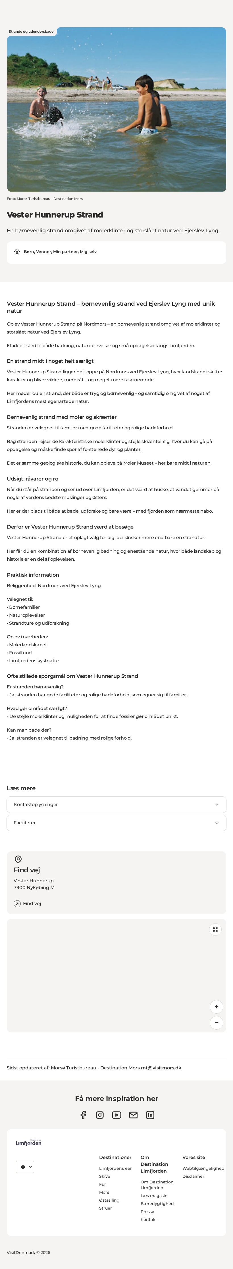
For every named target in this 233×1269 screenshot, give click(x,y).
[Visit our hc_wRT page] (133, 1115)
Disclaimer (193, 1176)
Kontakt (149, 1219)
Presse (147, 1211)
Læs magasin (154, 1195)
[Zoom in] (216, 1007)
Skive (104, 1176)
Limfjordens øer (115, 1168)
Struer (105, 1208)
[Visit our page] (83, 1115)
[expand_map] (215, 929)
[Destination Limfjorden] (28, 1142)
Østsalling (109, 1200)
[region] (116, 975)
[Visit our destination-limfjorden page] (150, 1115)
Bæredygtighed (157, 1203)
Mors (104, 1192)
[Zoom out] (216, 1023)
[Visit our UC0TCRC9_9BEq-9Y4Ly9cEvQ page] (117, 1115)
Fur (102, 1184)
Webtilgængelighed (203, 1168)
